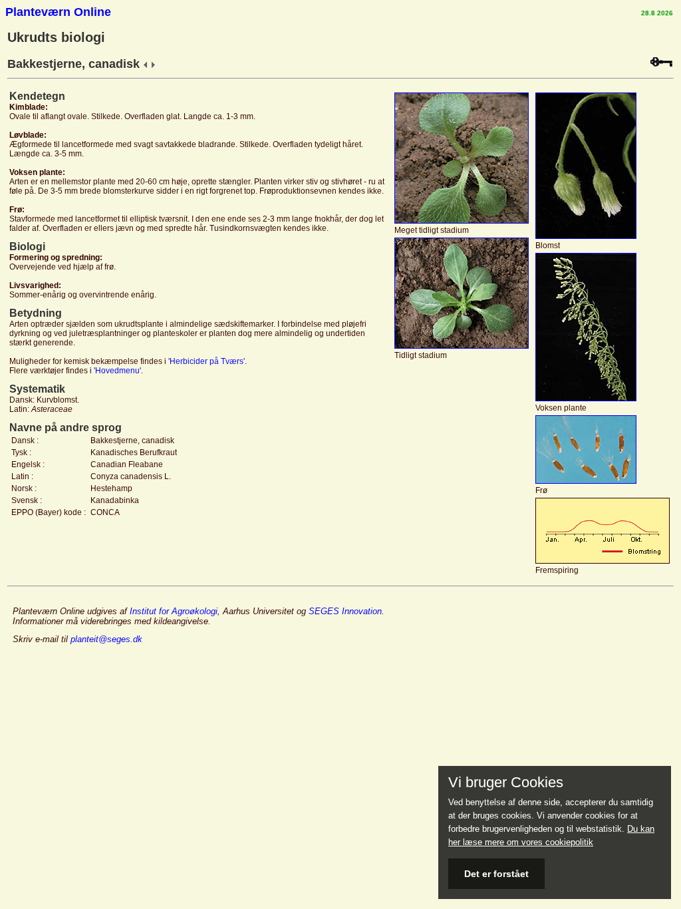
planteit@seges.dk (106, 639)
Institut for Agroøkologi (173, 611)
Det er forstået (496, 873)
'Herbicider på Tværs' (206, 361)
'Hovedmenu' (117, 370)
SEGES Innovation (345, 611)
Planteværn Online (58, 12)
